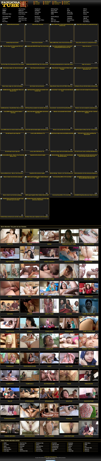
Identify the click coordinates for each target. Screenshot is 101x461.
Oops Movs (47, 2)
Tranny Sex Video (39, 20)
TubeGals (69, 18)
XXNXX (4, 10)
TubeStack (5, 18)
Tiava (68, 21)
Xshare (85, 14)
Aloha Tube (54, 10)
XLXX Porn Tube (23, 12)
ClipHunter (37, 9)
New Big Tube (55, 447)
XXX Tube (53, 20)
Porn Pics (5, 21)
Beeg (69, 447)
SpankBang (86, 21)
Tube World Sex (6, 16)
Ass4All (37, 14)
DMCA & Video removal (50, 458)
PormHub (47, 3)
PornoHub (37, 3)
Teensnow (86, 16)
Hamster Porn (7, 447)
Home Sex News (7, 449)
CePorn (70, 446)
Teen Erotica (56, 3)
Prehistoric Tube (57, 2)
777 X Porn (37, 2)
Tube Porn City (67, 3)
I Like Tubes (6, 450)
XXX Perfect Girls (24, 450)
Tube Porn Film (23, 18)
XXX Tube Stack (55, 21)
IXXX (20, 21)
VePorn (85, 9)
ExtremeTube (70, 20)
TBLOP (85, 18)
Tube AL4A (38, 12)
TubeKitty (69, 16)
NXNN (36, 1)
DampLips (37, 16)
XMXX (55, 1)
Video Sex (69, 12)
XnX (68, 9)
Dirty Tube (86, 12)
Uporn (85, 10)
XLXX (68, 10)
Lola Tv (4, 9)
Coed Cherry (22, 14)
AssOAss (37, 10)
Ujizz (52, 18)
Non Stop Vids (48, 1)
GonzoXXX (66, 2)
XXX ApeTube (54, 9)
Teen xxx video (67, 1)
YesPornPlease (55, 16)
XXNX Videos (54, 12)
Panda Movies (55, 446)
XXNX (52, 14)
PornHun (37, 21)
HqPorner (21, 10)
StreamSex (86, 20)
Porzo (4, 20)
